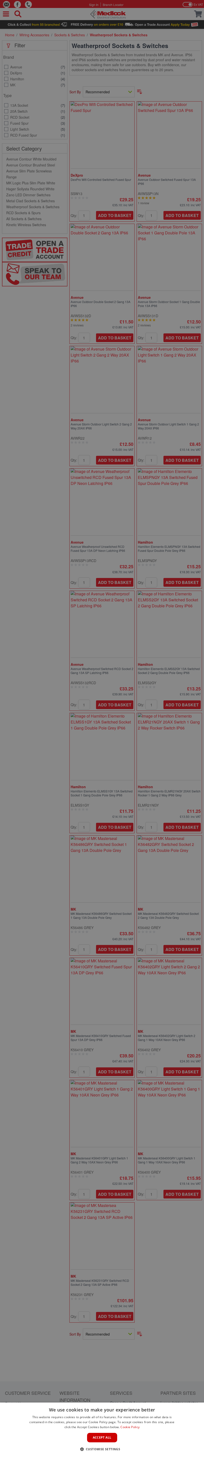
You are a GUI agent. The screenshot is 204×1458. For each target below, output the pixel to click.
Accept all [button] (102, 1437)
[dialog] (102, 1430)
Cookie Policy (130, 1427)
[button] (102, 1449)
